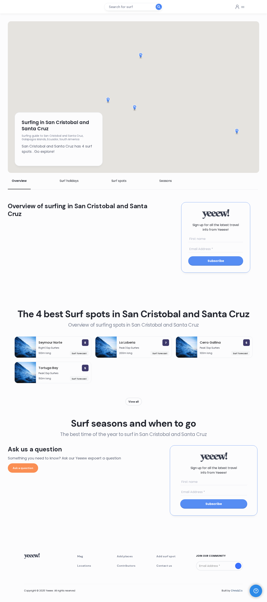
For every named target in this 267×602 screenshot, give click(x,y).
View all (133, 401)
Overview (19, 181)
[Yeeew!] (29, 7)
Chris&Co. (237, 590)
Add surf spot (166, 556)
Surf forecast (79, 353)
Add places (125, 556)
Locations (84, 565)
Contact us (164, 565)
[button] (134, 108)
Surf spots (118, 181)
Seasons (165, 181)
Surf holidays (69, 181)
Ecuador (52, 139)
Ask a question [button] (23, 468)
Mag (80, 556)
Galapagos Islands (34, 139)
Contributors (126, 565)
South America (69, 139)
